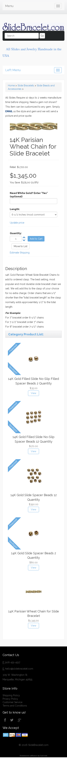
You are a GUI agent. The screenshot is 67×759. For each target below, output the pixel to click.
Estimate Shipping (20, 252)
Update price (17, 222)
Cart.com (43, 756)
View (33, 393)
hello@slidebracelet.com (19, 668)
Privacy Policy (10, 698)
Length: (15, 209)
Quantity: (16, 233)
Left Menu (13, 70)
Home (11, 85)
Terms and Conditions (15, 705)
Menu (9, 6)
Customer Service (12, 702)
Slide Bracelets (26, 85)
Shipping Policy (11, 695)
